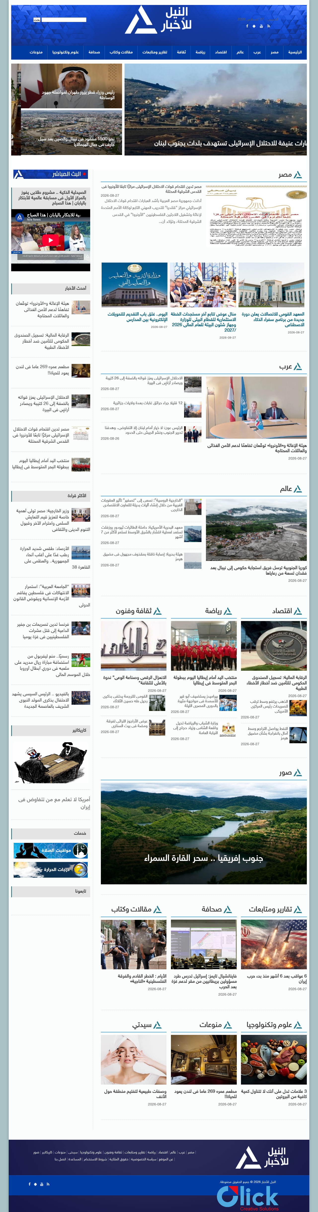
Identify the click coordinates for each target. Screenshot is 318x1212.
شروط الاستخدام (95, 1159)
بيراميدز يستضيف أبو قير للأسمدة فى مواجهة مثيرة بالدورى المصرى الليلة (198, 701)
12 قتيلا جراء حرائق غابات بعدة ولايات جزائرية (148, 403)
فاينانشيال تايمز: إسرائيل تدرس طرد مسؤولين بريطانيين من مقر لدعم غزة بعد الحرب (204, 982)
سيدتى (73, 1152)
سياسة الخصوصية (143, 1159)
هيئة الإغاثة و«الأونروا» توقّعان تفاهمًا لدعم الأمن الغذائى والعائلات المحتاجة (257, 448)
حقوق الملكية (119, 1159)
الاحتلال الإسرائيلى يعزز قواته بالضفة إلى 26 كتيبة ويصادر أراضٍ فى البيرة (43, 404)
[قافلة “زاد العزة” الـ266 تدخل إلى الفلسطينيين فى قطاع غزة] (61, 112)
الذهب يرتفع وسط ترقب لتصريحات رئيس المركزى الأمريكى (269, 707)
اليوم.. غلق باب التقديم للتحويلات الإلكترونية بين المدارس (137, 317)
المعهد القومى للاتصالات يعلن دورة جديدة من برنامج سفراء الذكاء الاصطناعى (273, 320)
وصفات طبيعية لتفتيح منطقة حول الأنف (135, 1094)
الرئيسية (295, 52)
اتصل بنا (60, 1159)
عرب (257, 52)
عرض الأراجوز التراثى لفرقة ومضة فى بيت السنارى (127, 724)
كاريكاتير (79, 730)
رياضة (200, 52)
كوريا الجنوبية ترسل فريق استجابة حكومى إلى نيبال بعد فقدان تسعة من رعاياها (258, 570)
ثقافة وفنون (113, 1152)
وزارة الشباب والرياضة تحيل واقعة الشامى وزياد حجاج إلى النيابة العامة (195, 728)
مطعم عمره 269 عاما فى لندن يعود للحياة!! (205, 1094)
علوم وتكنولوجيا (65, 52)
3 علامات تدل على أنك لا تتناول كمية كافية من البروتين (274, 1094)
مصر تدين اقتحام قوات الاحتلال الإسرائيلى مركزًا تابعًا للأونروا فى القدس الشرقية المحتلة (151, 189)
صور (36, 1152)
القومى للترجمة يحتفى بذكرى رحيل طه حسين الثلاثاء (125, 699)
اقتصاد (221, 52)
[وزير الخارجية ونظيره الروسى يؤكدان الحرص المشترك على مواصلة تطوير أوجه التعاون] (61, 65)
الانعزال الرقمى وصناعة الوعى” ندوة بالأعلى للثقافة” (134, 680)
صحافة (94, 52)
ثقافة (181, 52)
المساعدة (75, 1159)
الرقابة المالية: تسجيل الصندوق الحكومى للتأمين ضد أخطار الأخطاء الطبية (277, 683)
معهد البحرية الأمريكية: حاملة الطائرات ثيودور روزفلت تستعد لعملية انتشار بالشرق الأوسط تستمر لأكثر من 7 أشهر (142, 532)
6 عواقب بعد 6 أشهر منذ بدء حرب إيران (277, 979)
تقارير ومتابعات (155, 52)
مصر (274, 52)
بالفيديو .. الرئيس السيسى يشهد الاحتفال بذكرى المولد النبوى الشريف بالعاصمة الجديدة (40, 700)
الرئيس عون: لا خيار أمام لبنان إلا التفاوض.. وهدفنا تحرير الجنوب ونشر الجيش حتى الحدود (144, 430)
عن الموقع (166, 1159)
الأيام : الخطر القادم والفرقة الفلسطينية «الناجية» (142, 979)
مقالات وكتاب (121, 52)
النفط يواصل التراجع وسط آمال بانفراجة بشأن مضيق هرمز (268, 734)
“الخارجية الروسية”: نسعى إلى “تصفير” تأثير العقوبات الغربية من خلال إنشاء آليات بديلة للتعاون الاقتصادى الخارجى (142, 505)
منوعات (36, 52)
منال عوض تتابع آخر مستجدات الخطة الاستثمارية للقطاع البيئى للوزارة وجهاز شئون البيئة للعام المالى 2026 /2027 (203, 322)
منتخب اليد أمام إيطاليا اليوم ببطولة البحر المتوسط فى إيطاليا (205, 680)
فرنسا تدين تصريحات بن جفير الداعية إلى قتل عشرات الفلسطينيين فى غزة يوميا (43, 631)
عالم (240, 52)
